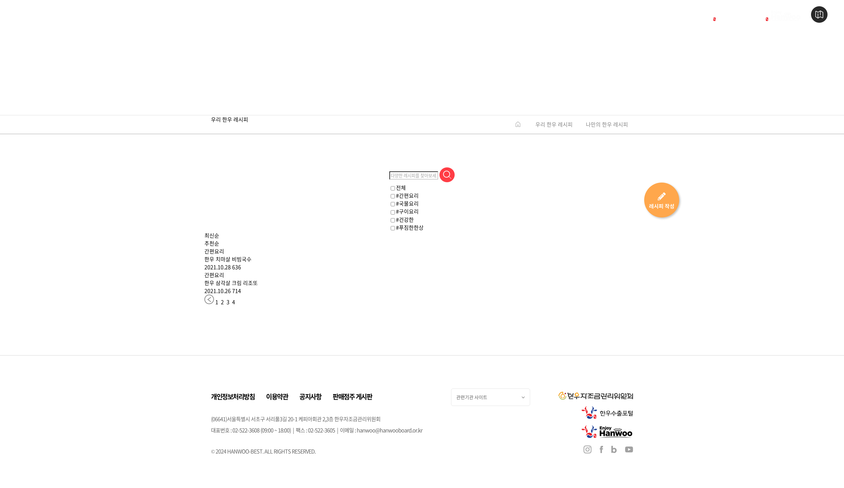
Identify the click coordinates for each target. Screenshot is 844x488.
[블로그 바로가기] (614, 450)
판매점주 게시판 (352, 396)
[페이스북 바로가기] (601, 450)
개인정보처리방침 (233, 396)
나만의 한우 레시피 (607, 124)
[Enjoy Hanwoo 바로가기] (778, 15)
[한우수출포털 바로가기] (726, 15)
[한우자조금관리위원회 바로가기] (662, 15)
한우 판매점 (307, 14)
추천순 (211, 243)
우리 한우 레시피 (554, 124)
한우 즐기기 (374, 14)
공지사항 (310, 396)
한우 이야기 (240, 14)
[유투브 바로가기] (629, 450)
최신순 (211, 235)
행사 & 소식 (440, 14)
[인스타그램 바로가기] (587, 450)
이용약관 (277, 396)
